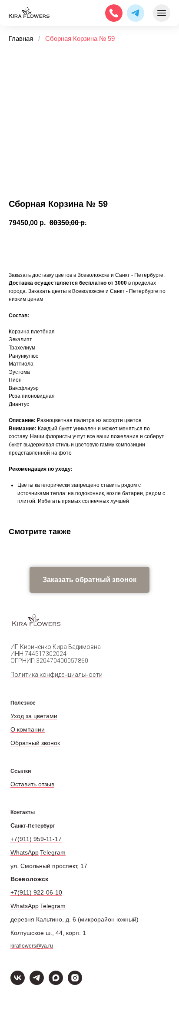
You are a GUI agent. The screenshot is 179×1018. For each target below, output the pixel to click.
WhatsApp (24, 852)
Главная (21, 38)
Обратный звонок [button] (35, 742)
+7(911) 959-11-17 (36, 838)
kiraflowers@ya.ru (31, 946)
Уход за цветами (33, 715)
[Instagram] (75, 982)
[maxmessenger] (56, 982)
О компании (27, 729)
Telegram (53, 852)
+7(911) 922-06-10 (36, 892)
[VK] (17, 982)
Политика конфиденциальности (56, 674)
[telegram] (37, 982)
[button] (89, 580)
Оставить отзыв (32, 784)
